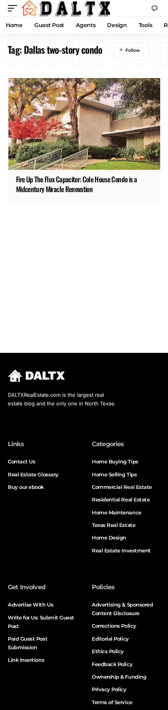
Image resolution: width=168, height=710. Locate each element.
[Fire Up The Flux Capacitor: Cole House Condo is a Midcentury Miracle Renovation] (84, 124)
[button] (14, 8)
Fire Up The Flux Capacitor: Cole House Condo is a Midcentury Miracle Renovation (76, 184)
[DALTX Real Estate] (65, 8)
